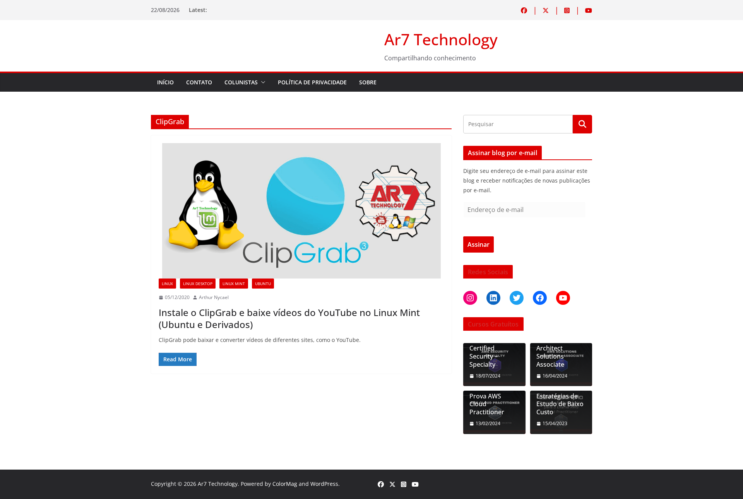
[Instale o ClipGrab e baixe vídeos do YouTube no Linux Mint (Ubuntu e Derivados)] (301, 211)
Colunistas (241, 82)
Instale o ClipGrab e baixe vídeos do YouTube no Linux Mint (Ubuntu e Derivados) (289, 318)
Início (165, 82)
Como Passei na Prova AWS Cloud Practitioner (492, 400)
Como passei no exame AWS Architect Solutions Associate (559, 348)
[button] (261, 82)
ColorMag (284, 483)
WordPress (324, 483)
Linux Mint (234, 283)
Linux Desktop (197, 283)
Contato (199, 82)
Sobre (368, 82)
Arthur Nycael (214, 297)
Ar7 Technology (441, 39)
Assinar (478, 244)
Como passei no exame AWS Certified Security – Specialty (492, 348)
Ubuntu (263, 283)
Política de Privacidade (312, 82)
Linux (167, 283)
